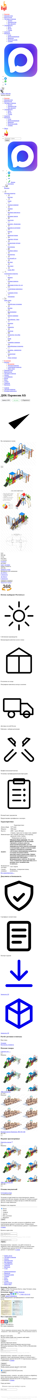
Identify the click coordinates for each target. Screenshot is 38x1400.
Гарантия (7, 32)
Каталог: (6, 362)
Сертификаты (8, 25)
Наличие (7, 14)
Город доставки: (5, 1383)
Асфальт (5, 1212)
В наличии (7, 360)
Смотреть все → (6, 1051)
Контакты (7, 33)
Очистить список (6, 1142)
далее (3, 1219)
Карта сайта (7, 1284)
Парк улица (11, 368)
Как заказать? (12, 24)
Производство (8, 16)
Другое (5, 1214)
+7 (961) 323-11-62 (24, 1294)
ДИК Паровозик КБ (7, 1182)
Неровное (6, 1217)
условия (3, 1227)
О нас (9, 35)
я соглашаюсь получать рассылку (12, 1370)
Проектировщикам (13, 36)
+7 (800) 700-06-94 (18, 1292)
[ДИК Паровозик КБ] (18, 465)
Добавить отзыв (5, 569)
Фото (9, 27)
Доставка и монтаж (10, 19)
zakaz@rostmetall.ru (11, 1296)
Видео (10, 28)
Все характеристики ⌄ (7, 873)
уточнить (3, 561)
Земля (4, 1210)
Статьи (10, 30)
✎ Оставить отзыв (6, 1193)
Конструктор (8, 17)
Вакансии (11, 38)
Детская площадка (13, 365)
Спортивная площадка (14, 367)
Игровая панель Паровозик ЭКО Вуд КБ (13, 1132)
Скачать (3, 1372)
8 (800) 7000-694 (6, 93)
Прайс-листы (8, 1255)
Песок (5, 1208)
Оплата (10, 20)
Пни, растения (7, 1216)
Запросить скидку (6, 582)
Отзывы (10, 41)
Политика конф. (12, 40)
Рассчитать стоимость (7, 1044)
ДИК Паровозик (6, 1092)
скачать (3, 1341)
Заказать (3, 1363)
